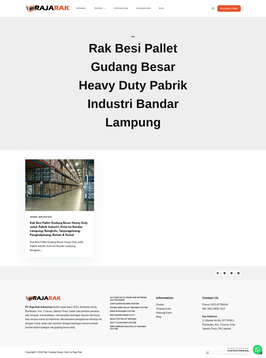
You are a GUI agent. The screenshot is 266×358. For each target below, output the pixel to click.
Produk (99, 8)
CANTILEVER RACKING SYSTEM (124, 303)
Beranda (81, 8)
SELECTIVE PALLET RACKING (123, 319)
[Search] (213, 8)
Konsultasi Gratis (229, 8)
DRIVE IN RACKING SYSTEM (122, 311)
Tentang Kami (121, 8)
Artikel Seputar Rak (41, 217)
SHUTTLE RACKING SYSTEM (123, 322)
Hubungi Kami (143, 8)
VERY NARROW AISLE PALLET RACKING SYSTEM (128, 327)
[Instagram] (231, 273)
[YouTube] (238, 273)
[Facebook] (217, 273)
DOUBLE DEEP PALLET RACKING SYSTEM (129, 307)
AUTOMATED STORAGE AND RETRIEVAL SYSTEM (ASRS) (128, 298)
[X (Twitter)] (224, 273)
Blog (161, 8)
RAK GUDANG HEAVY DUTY (122, 315)
